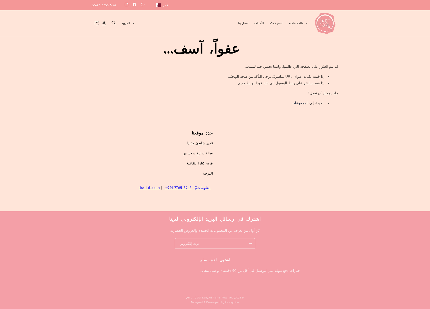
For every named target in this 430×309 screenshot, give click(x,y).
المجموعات (300, 103)
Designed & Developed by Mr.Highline (215, 302)
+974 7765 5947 (105, 5)
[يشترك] (250, 243)
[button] (298, 23)
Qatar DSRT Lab (196, 297)
